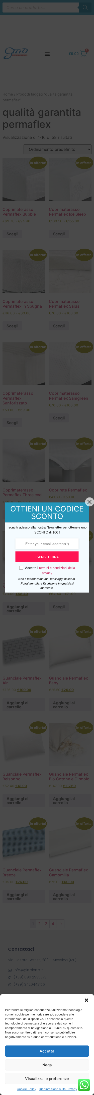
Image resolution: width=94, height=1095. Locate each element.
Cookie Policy (26, 1089)
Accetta (47, 1051)
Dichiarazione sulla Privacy (58, 1089)
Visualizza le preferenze (47, 1078)
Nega (47, 1064)
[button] (86, 1000)
